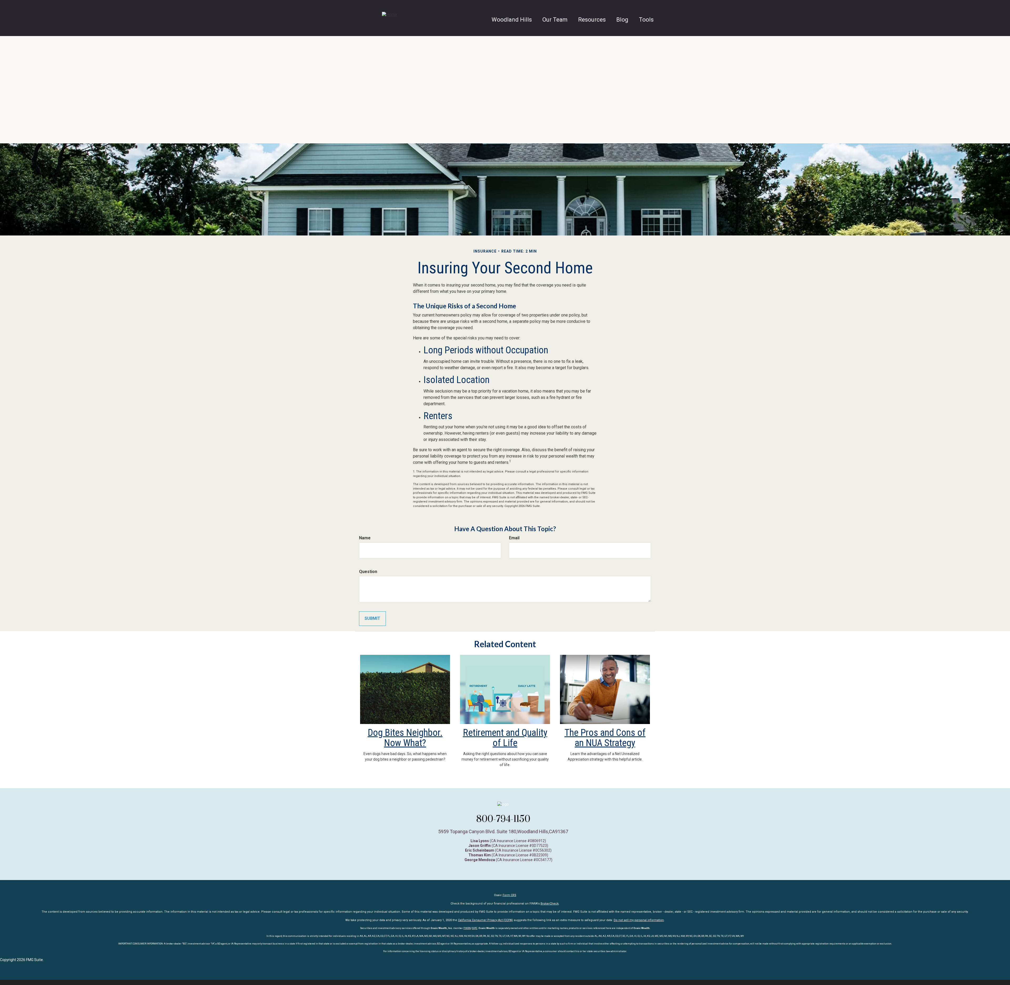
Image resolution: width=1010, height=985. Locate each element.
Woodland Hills (512, 19)
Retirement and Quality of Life (505, 738)
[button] (555, 19)
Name (365, 537)
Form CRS (509, 895)
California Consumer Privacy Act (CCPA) (485, 920)
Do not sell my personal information (639, 920)
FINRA (467, 928)
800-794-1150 (503, 819)
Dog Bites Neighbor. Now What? (405, 738)
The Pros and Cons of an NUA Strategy (604, 738)
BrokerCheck (550, 903)
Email (514, 537)
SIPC (474, 928)
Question (368, 571)
